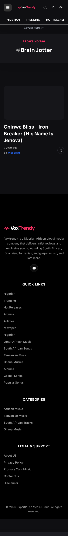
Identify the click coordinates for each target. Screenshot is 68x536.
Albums (9, 314)
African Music (13, 409)
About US (10, 455)
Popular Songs (14, 382)
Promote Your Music (18, 469)
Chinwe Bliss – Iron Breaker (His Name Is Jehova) (28, 133)
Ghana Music (13, 429)
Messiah (14, 152)
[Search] (45, 7)
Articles (9, 321)
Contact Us (11, 476)
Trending (10, 300)
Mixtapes (10, 328)
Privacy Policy (14, 462)
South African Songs (18, 348)
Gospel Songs (13, 376)
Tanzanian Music (15, 355)
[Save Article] (60, 150)
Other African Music (18, 341)
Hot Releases (13, 307)
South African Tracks (18, 422)
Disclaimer (11, 483)
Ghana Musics (13, 362)
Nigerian (9, 293)
